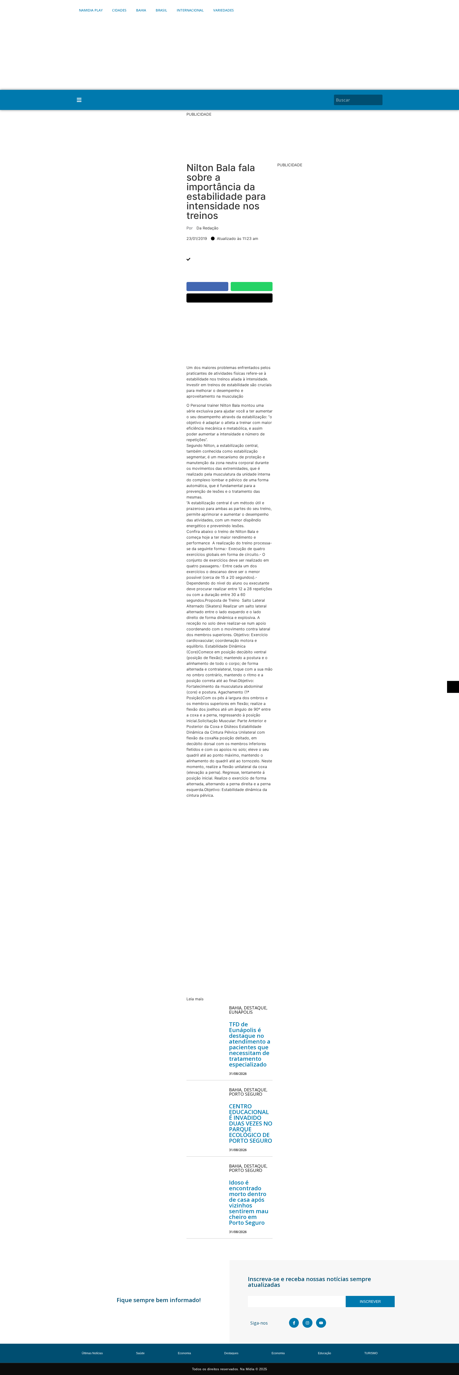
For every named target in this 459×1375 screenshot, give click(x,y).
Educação (324, 1353)
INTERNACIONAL (190, 10)
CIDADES (119, 10)
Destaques (231, 1353)
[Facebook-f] (294, 1323)
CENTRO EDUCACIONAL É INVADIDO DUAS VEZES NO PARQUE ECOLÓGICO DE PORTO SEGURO (250, 1123)
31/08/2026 (238, 1073)
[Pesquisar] (379, 100)
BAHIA (141, 10)
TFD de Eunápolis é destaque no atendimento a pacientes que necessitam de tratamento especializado (249, 1044)
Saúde (140, 1353)
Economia (184, 1353)
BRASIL (161, 10)
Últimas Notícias (92, 1353)
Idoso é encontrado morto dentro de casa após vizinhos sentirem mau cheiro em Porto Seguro (248, 1202)
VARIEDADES (223, 10)
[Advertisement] (229, 54)
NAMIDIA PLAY (91, 10)
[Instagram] (307, 1323)
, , (248, 1010)
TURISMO (370, 1353)
